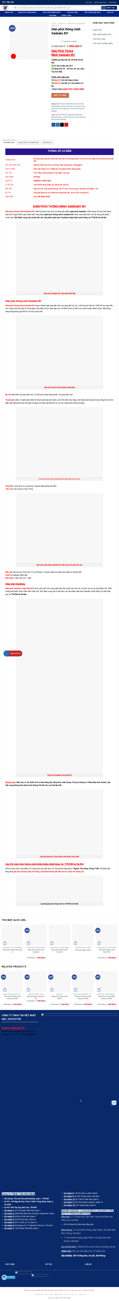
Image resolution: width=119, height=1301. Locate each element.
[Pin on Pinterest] (66, 125)
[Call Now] (6, 653)
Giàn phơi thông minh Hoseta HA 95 (12, 997)
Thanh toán (112, 2)
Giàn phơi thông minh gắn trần (71, 106)
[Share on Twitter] (58, 125)
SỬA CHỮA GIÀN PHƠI (102, 34)
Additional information (28, 142)
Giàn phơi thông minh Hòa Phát (107, 951)
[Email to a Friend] (62, 125)
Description (9, 142)
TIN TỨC (67, 1294)
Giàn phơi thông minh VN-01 (59, 997)
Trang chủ (8, 12)
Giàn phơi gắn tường (83, 950)
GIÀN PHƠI (97, 30)
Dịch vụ (110, 12)
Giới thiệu (49, 1294)
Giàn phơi (61, 23)
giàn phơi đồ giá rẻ (62, 114)
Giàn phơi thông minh (27, 12)
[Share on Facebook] (53, 125)
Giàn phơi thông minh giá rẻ (12, 951)
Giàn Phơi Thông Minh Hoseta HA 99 (106, 997)
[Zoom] (13, 56)
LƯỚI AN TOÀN (72, 12)
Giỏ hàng (52, 15)
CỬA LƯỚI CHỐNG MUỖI (103, 43)
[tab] (9, 142)
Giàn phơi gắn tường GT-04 (36, 997)
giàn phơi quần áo (57, 117)
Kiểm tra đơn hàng (100, 2)
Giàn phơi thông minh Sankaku (36, 951)
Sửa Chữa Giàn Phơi (92, 12)
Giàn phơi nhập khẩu (66, 104)
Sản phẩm (58, 1294)
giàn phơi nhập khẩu (75, 114)
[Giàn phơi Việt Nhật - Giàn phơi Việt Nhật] (6, 8)
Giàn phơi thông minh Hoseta (59, 951)
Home (53, 23)
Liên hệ (82, 1294)
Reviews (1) (47, 142)
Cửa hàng (88, 2)
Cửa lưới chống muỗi (51, 12)
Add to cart (60, 95)
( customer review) (69, 42)
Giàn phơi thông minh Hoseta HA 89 (83, 997)
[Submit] (103, 8)
